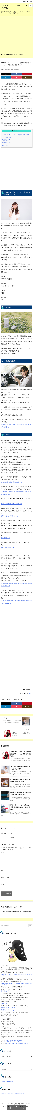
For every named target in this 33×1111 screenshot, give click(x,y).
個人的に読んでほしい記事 (8, 1007)
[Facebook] (16, 74)
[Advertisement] (16, 34)
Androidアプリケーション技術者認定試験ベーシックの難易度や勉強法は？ (20, 754)
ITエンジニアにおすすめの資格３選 (11, 504)
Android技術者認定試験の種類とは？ (12, 482)
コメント (3, 853)
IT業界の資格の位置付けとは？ (10, 516)
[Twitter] (6, 74)
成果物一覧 (4, 1003)
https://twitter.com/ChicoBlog (14, 1040)
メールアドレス (5, 877)
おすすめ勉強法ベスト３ (8, 547)
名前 (2, 870)
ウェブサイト (4, 884)
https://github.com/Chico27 (11, 1042)
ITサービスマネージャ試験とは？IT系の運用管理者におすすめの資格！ (20, 807)
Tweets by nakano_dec (7, 1081)
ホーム (3, 54)
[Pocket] (16, 77)
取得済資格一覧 (5, 538)
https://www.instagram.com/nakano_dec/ (12, 1093)
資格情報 (11, 54)
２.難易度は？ (6, 140)
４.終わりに (5, 145)
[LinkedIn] (6, 77)
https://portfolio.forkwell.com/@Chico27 (17, 1043)
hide (19, 131)
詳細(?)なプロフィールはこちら (9, 1010)
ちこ (30, 693)
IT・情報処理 (20, 54)
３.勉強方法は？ (7, 142)
